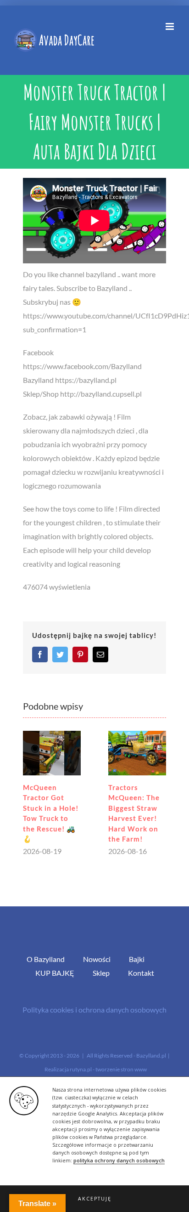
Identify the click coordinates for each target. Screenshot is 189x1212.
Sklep (101, 972)
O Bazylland (46, 959)
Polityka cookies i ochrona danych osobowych (94, 1009)
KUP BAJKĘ (54, 972)
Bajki (137, 959)
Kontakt (141, 972)
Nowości (97, 959)
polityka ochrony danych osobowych (119, 1160)
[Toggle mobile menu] (170, 26)
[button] (94, 1198)
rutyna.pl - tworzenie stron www (108, 1069)
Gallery (51, 753)
